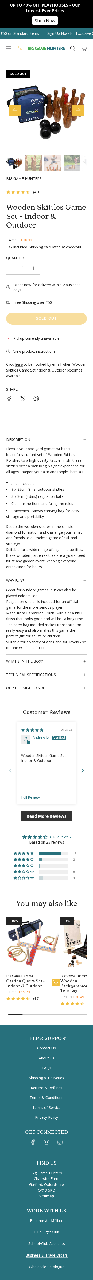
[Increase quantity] (33, 268)
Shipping (36, 247)
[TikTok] (60, 1142)
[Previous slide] (10, 771)
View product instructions (34, 351)
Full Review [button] (30, 797)
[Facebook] (33, 1142)
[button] (15, 110)
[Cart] (84, 48)
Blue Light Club (46, 1232)
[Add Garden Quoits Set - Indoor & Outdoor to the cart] (56, 982)
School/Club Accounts (46, 1243)
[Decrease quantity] (12, 268)
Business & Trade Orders (47, 1255)
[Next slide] (83, 771)
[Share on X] (23, 399)
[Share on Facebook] (9, 399)
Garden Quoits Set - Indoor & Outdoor (25, 983)
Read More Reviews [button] (46, 816)
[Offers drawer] (20, 48)
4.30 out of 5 (60, 837)
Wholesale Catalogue (46, 1266)
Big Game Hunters (24, 178)
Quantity (15, 257)
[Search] (72, 48)
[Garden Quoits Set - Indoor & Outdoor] (33, 943)
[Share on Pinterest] (36, 399)
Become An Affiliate (46, 1220)
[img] (32, 730)
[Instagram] (46, 1142)
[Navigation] (8, 48)
